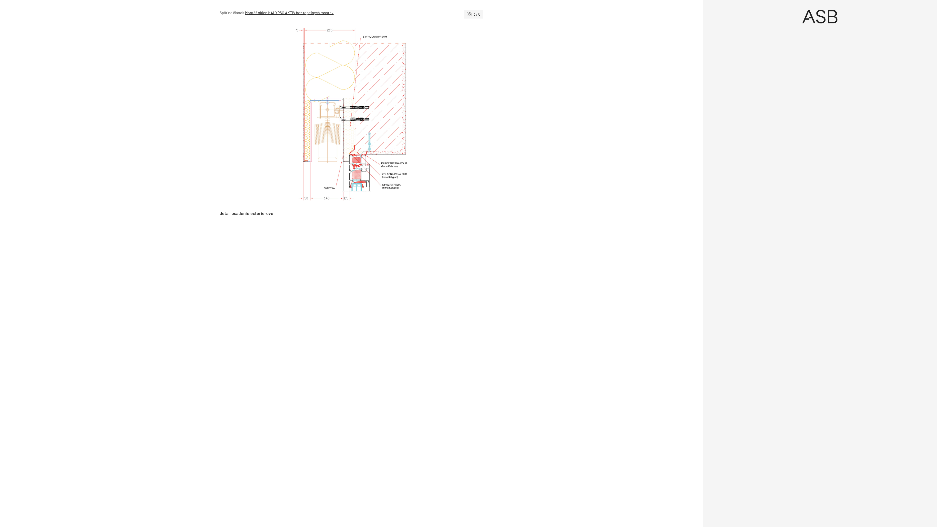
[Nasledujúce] (417, 114)
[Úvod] (820, 16)
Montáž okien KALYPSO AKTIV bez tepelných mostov (289, 12)
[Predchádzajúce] (285, 114)
